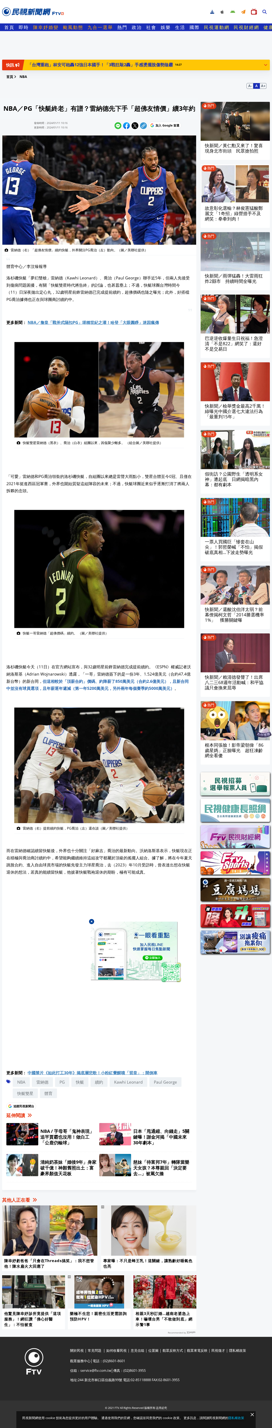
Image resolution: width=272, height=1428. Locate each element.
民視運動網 (217, 27)
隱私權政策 (236, 1418)
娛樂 (166, 27)
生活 (180, 27)
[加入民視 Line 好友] (136, 952)
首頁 (9, 27)
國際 (195, 27)
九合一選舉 (100, 27)
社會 (151, 27)
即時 (24, 27)
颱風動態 (73, 27)
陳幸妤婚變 (46, 27)
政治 (137, 27)
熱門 (122, 27)
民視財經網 (246, 27)
